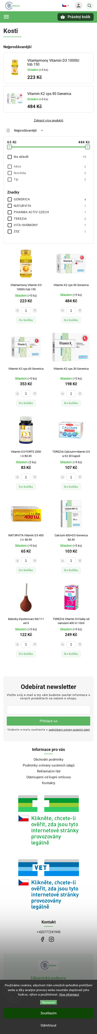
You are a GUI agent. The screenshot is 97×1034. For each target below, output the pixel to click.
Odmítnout (48, 1025)
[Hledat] (89, 6)
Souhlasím (49, 1013)
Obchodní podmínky (48, 759)
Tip (50, 179)
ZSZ (50, 231)
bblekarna (51, 939)
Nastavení (48, 1002)
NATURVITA (50, 206)
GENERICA (50, 199)
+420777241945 (48, 932)
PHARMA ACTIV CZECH (50, 212)
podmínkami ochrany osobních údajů (69, 729)
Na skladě (50, 157)
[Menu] (6, 16)
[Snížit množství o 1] (17, 310)
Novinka (50, 173)
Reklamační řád (48, 771)
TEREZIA (50, 218)
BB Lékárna (42, 939)
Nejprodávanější (25, 130)
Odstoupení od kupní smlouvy (48, 777)
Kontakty (48, 783)
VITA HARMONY (50, 225)
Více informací (69, 994)
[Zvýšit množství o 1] (35, 310)
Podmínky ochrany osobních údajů (48, 765)
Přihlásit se (48, 721)
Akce (50, 166)
